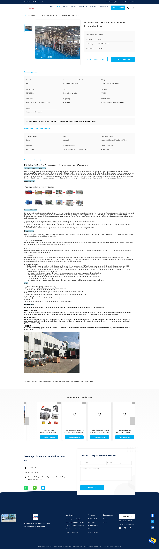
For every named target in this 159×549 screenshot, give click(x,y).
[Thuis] (31, 7)
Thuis (28, 15)
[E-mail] (45, 489)
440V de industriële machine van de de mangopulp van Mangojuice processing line (67, 432)
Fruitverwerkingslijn (43, 15)
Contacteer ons (92, 8)
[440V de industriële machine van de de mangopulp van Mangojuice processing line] (67, 414)
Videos (65, 6)
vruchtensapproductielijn (64, 381)
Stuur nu (91, 488)
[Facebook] (152, 515)
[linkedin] (152, 527)
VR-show (73, 6)
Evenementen (104, 6)
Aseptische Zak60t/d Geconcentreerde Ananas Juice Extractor (117, 432)
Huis (51, 6)
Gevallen (105, 519)
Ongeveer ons (82, 6)
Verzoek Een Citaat (118, 7)
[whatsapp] (28, 489)
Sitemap (90, 529)
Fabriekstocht (91, 522)
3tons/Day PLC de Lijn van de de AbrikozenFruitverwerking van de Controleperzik (92, 432)
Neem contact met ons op (97, 59)
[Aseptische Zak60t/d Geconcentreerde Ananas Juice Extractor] (117, 414)
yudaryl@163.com (33, 472)
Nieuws (105, 522)
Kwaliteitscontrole (93, 525)
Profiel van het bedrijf (93, 519)
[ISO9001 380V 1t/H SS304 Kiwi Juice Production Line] (57, 42)
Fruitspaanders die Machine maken (82, 381)
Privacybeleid (41, 546)
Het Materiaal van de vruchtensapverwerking (42, 381)
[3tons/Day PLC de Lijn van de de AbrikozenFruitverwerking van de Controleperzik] (92, 414)
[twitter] (152, 521)
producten (33, 15)
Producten (58, 6)
